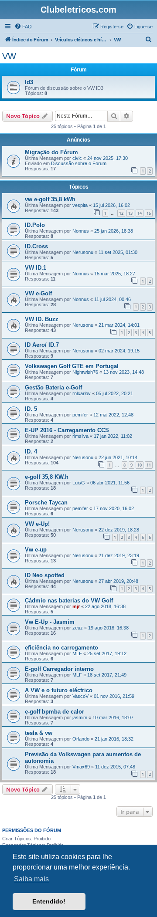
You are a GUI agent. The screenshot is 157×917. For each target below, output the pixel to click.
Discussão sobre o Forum (78, 163)
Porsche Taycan (46, 502)
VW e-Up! (37, 524)
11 (149, 465)
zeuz (77, 627)
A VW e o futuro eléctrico (58, 690)
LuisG (78, 482)
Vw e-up (36, 549)
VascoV (80, 696)
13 (130, 213)
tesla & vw (38, 733)
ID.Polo (35, 225)
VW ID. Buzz (41, 319)
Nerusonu (82, 252)
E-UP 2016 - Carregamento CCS (67, 430)
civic (77, 158)
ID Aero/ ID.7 (42, 345)
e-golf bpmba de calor (54, 711)
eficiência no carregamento (61, 647)
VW (9, 56)
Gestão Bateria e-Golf (53, 387)
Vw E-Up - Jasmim (50, 622)
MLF (77, 653)
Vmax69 (81, 766)
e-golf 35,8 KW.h (46, 477)
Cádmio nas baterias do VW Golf (69, 600)
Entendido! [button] (48, 901)
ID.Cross (36, 246)
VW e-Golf (38, 293)
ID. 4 (31, 451)
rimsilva (80, 436)
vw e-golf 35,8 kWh (50, 199)
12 (121, 213)
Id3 (29, 82)
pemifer (80, 414)
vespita (80, 205)
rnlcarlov (81, 393)
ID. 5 (31, 409)
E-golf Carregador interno (59, 669)
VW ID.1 (35, 267)
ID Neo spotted (45, 575)
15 (149, 213)
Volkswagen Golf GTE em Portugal (72, 366)
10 (139, 465)
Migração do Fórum (51, 152)
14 (139, 213)
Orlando (80, 738)
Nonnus (80, 230)
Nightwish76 (85, 372)
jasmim (79, 717)
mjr (76, 606)
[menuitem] (23, 26)
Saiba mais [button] (31, 879)
